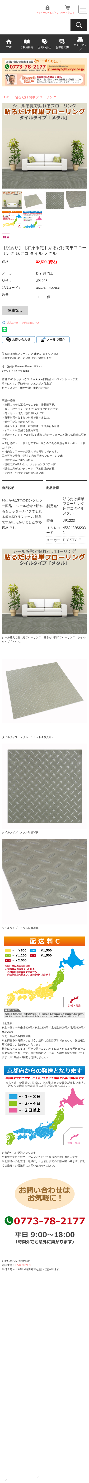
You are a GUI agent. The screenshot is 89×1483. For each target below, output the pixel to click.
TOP (9, 47)
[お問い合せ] (44, 85)
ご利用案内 (26, 47)
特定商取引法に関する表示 (56, 1476)
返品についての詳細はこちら (24, 322)
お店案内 (14, 1480)
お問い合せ (44, 47)
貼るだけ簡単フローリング (36, 97)
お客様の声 (62, 47)
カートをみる (67, 12)
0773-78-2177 (23, 1265)
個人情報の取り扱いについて (20, 1476)
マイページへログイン (47, 12)
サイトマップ (80, 47)
